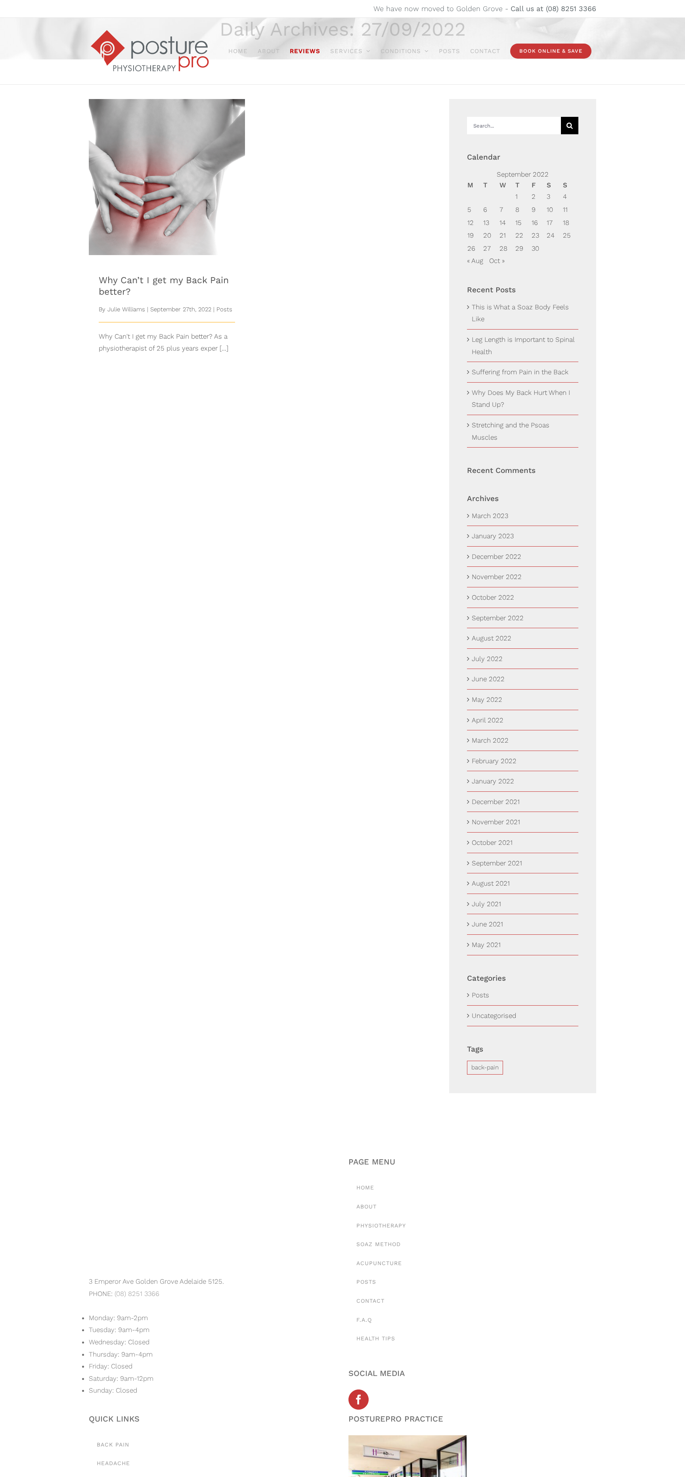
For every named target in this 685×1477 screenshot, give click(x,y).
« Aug (475, 261)
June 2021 (487, 924)
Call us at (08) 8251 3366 (553, 8)
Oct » (497, 261)
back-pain (485, 1067)
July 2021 (486, 904)
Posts (224, 309)
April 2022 (487, 720)
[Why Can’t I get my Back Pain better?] (167, 177)
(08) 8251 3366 (137, 1294)
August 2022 (491, 638)
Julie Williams (126, 309)
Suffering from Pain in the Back (520, 372)
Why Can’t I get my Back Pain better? (167, 164)
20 (487, 235)
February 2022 (494, 761)
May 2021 (486, 945)
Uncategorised (494, 1016)
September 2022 (498, 618)
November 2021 (496, 822)
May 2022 (487, 699)
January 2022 (493, 781)
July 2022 (487, 659)
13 (486, 223)
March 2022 (490, 740)
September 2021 (497, 863)
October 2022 (493, 597)
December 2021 (496, 802)
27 (487, 248)
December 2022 (496, 556)
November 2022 (497, 577)
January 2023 (493, 536)
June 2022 (488, 679)
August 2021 (491, 883)
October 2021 (492, 842)
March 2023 (490, 516)
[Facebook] (358, 1399)
